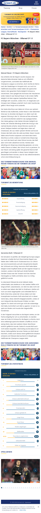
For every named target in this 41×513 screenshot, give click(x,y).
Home (3, 27)
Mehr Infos (23, 510)
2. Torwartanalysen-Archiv (23, 27)
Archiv (9, 27)
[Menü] (36, 3)
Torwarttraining (7, 8)
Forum (34, 8)
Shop (20, 8)
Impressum (28, 502)
